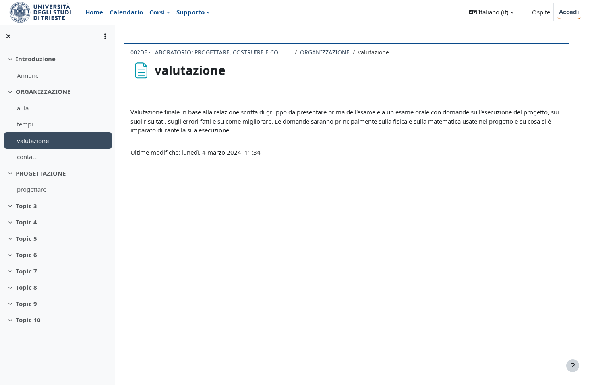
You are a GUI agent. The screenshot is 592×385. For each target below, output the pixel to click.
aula (23, 108)
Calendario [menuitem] (126, 12)
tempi (25, 124)
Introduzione (36, 59)
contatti (27, 157)
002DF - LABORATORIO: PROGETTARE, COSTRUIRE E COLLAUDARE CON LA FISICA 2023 (211, 52)
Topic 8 (26, 287)
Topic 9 (26, 304)
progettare (31, 189)
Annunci (28, 75)
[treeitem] (57, 67)
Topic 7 (26, 271)
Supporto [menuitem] (190, 12)
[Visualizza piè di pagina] (572, 365)
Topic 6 (26, 254)
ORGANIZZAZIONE (43, 91)
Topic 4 (26, 222)
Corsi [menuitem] (157, 12)
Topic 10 (28, 320)
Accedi (569, 12)
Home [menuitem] (94, 12)
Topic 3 (26, 206)
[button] (491, 12)
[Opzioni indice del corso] (105, 36)
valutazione (33, 141)
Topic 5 (26, 238)
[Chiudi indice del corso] (8, 36)
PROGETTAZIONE (41, 173)
